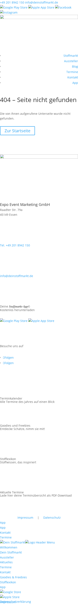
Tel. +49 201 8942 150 (15, 245)
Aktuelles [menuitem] (6, 562)
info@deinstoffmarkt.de (41, 2)
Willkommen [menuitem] (8, 547)
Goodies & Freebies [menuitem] (13, 577)
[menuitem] (10, 592)
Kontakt (72, 77)
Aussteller (71, 61)
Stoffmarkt (70, 56)
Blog (75, 66)
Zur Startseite (17, 131)
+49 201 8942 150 (12, 2)
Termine (72, 72)
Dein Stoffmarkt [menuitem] (11, 552)
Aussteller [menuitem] (7, 557)
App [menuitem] (3, 587)
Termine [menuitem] (6, 567)
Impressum (25, 517)
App (75, 83)
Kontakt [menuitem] (5, 572)
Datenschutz (52, 517)
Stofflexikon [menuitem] (8, 582)
